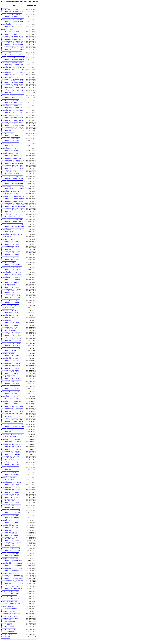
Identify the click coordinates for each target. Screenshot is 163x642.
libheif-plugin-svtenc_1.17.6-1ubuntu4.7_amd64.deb (12, 122)
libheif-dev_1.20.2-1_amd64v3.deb (9, 438)
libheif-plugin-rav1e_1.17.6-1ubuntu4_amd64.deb (12, 585)
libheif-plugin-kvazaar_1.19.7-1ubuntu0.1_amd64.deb (13, 433)
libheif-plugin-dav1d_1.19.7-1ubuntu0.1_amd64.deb (12, 419)
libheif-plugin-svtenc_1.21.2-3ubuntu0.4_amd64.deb (12, 85)
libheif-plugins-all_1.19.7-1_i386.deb (9, 537)
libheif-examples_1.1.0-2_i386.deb (9, 628)
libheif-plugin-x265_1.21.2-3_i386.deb (10, 325)
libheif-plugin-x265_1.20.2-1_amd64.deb (10, 517)
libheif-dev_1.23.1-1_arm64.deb (8, 239)
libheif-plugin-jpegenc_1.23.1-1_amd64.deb (11, 295)
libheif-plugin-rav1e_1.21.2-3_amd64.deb (10, 368)
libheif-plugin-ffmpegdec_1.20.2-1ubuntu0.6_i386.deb (13, 160)
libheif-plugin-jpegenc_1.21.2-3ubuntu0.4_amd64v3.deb (13, 70)
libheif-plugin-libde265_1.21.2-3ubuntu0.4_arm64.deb (13, 32)
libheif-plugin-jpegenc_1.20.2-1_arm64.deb (11, 489)
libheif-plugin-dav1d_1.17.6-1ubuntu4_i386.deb (12, 560)
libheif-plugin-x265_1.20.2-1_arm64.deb (10, 495)
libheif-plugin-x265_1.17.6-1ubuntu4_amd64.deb (12, 588)
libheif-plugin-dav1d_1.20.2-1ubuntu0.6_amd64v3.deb (13, 198)
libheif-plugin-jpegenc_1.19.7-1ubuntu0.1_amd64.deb (13, 431)
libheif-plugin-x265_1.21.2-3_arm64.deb (10, 395)
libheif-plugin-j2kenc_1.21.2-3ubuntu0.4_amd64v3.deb (13, 67)
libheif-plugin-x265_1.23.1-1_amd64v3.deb (11, 280)
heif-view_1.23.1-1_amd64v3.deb (9, 261)
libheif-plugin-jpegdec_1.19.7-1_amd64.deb (11, 547)
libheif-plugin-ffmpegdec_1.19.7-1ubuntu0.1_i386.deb (13, 404)
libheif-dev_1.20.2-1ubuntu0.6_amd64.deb (10, 216)
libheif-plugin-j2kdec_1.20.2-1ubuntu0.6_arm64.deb (12, 183)
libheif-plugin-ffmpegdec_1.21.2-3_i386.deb (11, 312)
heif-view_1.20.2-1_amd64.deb (8, 499)
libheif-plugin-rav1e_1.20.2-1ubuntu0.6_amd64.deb (12, 221)
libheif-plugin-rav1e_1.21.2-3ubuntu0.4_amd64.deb (12, 84)
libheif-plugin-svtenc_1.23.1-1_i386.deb (10, 148)
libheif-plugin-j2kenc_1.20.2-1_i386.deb (10, 466)
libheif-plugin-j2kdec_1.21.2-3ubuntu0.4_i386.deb (12, 19)
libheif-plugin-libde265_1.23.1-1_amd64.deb (11, 299)
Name (14, 5)
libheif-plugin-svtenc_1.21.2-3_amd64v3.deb (11, 347)
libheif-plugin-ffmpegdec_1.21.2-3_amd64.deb (11, 357)
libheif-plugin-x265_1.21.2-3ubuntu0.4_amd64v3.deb (13, 57)
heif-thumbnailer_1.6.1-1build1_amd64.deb (11, 613)
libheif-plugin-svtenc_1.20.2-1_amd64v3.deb (11, 452)
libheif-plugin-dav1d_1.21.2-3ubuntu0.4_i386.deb (12, 14)
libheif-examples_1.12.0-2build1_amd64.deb (11, 598)
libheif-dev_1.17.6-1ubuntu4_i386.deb (10, 558)
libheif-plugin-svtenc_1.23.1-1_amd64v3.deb (11, 279)
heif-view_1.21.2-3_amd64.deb (8, 352)
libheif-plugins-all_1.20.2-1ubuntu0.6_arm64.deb (12, 191)
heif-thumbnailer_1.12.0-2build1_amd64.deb (11, 604)
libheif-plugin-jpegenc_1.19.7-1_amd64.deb (11, 548)
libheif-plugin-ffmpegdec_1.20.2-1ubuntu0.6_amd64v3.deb (14, 203)
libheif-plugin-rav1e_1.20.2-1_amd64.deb (10, 514)
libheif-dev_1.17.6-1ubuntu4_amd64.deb (10, 573)
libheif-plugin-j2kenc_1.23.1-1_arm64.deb (10, 246)
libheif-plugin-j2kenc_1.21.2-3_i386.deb (10, 315)
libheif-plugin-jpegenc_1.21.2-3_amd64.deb (11, 363)
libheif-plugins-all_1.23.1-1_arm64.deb (10, 259)
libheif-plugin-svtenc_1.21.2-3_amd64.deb (10, 370)
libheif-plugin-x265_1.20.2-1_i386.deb (10, 474)
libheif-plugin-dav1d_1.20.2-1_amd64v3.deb (11, 439)
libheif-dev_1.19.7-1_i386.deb (8, 520)
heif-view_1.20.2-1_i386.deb (8, 457)
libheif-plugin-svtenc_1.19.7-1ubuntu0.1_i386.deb (12, 403)
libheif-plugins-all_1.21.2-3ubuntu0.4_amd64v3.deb (12, 74)
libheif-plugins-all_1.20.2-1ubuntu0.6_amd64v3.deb (12, 213)
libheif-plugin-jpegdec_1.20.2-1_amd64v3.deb (11, 446)
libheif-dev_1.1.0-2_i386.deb (8, 626)
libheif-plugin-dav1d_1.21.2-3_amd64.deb (10, 355)
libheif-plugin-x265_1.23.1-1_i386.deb (10, 150)
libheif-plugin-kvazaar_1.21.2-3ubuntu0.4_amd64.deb (13, 95)
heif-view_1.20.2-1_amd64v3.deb (9, 436)
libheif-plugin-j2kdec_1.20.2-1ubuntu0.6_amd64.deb (13, 226)
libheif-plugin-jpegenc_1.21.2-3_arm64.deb (11, 386)
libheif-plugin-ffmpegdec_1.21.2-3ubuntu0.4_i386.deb (13, 18)
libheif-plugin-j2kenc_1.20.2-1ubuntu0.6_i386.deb (12, 163)
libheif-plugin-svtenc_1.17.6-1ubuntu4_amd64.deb (12, 586)
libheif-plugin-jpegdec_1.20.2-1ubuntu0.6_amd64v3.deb (13, 208)
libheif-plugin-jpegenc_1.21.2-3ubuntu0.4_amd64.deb (13, 94)
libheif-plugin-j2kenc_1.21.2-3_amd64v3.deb (11, 337)
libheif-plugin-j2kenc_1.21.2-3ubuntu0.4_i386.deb (12, 21)
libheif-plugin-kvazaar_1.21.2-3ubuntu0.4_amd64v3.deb (13, 72)
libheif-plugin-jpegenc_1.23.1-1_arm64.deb (11, 249)
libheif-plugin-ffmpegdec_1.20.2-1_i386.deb (11, 462)
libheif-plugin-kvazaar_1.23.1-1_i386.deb (10, 145)
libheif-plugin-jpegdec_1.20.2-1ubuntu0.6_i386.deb (12, 165)
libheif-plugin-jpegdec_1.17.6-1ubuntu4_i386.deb (12, 566)
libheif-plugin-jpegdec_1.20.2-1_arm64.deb (11, 487)
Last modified (30, 5)
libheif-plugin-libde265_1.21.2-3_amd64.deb (11, 366)
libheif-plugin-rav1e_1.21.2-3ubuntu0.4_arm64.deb (12, 37)
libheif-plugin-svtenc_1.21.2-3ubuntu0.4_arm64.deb (12, 39)
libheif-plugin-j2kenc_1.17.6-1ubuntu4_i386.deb (12, 565)
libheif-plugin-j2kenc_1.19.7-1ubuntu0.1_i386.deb (12, 408)
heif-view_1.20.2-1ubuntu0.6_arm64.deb (10, 193)
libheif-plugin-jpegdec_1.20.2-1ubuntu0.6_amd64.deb (13, 229)
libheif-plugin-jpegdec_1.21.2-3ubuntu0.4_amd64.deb (13, 92)
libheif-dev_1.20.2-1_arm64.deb (8, 479)
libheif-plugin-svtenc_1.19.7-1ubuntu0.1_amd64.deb (12, 423)
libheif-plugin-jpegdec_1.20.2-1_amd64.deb (11, 509)
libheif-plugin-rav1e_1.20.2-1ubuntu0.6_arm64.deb (12, 178)
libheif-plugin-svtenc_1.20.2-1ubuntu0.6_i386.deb (12, 158)
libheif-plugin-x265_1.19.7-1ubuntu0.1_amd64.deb (12, 418)
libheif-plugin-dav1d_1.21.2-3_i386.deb (10, 310)
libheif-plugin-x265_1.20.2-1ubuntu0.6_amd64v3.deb (13, 196)
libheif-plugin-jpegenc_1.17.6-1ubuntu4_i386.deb (12, 568)
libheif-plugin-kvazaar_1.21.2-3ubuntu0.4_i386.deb (12, 26)
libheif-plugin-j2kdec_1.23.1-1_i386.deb (10, 138)
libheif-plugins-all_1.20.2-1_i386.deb (9, 476)
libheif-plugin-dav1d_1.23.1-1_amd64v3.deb (11, 264)
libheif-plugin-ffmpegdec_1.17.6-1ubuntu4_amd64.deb (13, 576)
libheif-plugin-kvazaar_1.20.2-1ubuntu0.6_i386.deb (12, 168)
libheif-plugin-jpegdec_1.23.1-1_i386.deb (10, 142)
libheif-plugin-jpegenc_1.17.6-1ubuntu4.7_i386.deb (12, 113)
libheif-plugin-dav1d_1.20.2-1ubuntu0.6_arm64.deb (12, 176)
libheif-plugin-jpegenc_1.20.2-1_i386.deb (10, 469)
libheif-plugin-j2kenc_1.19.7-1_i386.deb (10, 527)
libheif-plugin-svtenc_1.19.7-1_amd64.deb (10, 553)
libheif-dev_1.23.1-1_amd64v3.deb (9, 262)
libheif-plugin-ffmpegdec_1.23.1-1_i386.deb (11, 137)
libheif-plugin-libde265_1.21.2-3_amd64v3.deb (11, 343)
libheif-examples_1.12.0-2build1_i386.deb (10, 593)
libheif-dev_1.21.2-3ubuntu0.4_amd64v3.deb (11, 54)
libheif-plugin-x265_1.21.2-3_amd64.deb (10, 371)
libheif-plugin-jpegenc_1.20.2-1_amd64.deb (11, 510)
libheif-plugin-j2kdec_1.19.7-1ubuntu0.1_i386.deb (12, 406)
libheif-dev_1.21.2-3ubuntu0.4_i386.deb (10, 9)
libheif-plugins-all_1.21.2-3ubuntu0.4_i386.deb (11, 27)
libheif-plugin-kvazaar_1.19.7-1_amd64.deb (11, 550)
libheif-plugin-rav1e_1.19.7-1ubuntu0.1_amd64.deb (12, 421)
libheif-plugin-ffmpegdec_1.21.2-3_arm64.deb (11, 380)
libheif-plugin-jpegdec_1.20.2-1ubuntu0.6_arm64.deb (13, 186)
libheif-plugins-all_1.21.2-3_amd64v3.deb (10, 350)
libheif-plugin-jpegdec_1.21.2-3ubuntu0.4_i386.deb (12, 23)
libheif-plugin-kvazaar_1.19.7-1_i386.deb (10, 532)
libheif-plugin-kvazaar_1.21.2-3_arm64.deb (11, 388)
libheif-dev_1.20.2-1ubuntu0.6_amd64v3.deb (11, 194)
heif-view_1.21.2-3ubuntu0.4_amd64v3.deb (11, 75)
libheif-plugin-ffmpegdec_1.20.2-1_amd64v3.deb (12, 441)
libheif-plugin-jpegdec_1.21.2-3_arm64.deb (11, 385)
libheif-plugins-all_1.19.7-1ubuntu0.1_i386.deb (11, 414)
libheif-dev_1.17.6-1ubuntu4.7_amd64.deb (10, 115)
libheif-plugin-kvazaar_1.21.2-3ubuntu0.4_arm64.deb (13, 49)
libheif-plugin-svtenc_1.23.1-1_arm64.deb (10, 256)
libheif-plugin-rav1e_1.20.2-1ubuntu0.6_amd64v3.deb (13, 199)
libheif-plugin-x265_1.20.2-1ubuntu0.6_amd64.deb (12, 218)
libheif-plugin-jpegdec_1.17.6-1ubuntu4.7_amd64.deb (13, 128)
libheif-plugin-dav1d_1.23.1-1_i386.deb (10, 135)
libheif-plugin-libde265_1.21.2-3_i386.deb (10, 322)
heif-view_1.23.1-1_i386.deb (8, 132)
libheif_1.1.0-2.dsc (6, 638)
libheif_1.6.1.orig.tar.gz (7, 623)
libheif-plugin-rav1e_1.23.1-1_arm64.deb (10, 254)
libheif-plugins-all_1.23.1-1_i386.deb (9, 151)
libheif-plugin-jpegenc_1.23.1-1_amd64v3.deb (11, 272)
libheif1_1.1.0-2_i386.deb (7, 624)
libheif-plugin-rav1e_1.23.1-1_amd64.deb (10, 300)
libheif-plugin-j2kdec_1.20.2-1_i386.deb (10, 464)
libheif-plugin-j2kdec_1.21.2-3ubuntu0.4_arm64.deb (12, 42)
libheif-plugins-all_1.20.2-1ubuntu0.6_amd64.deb (12, 234)
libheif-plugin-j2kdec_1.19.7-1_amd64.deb (10, 543)
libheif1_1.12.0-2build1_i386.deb (9, 596)
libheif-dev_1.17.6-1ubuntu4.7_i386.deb (10, 100)
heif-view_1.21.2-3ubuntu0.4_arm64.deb (10, 52)
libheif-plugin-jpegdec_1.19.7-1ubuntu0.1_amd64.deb (13, 429)
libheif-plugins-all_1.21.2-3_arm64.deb (10, 396)
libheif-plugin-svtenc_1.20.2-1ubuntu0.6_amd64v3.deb (13, 201)
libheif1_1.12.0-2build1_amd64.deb (9, 601)
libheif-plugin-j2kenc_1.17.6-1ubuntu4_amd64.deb (12, 580)
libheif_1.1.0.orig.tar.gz (7, 636)
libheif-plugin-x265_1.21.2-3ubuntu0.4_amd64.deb (12, 80)
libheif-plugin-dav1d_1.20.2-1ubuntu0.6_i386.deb (12, 156)
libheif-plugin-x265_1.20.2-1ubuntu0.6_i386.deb (12, 155)
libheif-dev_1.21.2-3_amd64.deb (8, 353)
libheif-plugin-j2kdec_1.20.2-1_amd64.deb (10, 505)
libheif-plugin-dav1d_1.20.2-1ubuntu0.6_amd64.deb (12, 219)
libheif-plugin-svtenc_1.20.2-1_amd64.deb (10, 515)
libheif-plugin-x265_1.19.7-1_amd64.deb (10, 555)
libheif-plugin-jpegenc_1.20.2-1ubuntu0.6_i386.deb (12, 166)
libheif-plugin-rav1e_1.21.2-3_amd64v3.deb (11, 345)
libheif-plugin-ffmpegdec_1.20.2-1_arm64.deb (11, 482)
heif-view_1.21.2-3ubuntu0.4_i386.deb (10, 29)
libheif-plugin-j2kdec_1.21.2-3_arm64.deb (10, 381)
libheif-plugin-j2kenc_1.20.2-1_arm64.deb (10, 485)
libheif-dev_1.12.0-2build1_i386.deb (9, 595)
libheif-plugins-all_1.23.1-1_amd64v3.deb (10, 282)
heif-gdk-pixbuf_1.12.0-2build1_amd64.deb (11, 603)
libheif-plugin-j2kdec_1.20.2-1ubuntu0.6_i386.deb (12, 161)
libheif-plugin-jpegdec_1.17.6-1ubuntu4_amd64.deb (12, 581)
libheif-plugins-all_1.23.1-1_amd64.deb (10, 305)
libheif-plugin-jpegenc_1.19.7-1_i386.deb (10, 530)
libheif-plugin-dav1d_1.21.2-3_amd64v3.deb (11, 332)
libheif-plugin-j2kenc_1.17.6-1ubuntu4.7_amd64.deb (13, 127)
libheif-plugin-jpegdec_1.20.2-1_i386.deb (10, 467)
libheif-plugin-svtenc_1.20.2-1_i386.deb (10, 472)
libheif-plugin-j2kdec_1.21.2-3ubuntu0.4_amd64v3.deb (13, 66)
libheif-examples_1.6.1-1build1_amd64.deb (11, 616)
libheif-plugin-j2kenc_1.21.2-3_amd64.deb (10, 360)
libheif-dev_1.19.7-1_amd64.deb (8, 538)
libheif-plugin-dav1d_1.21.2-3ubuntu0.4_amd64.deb (12, 82)
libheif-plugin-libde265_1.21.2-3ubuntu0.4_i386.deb (12, 11)
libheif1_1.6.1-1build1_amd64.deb (9, 614)
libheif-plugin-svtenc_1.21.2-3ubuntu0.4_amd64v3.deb (13, 62)
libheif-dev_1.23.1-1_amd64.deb (8, 285)
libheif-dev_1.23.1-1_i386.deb (8, 133)
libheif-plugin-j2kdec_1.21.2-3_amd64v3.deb (11, 335)
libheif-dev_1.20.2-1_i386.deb (8, 459)
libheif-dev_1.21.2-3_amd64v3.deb (9, 330)
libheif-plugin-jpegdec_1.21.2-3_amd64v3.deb (11, 338)
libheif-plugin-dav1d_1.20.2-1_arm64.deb (10, 481)
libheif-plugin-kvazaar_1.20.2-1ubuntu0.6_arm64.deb (13, 190)
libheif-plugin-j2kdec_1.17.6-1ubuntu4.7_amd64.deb (13, 125)
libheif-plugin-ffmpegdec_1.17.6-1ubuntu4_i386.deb (12, 562)
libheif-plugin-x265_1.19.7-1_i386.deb (10, 535)
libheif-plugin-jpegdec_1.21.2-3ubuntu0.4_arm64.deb (13, 46)
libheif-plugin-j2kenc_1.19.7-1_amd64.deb (10, 545)
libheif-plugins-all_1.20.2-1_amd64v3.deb (10, 456)
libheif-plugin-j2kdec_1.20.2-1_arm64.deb (10, 484)
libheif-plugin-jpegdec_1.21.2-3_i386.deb (10, 317)
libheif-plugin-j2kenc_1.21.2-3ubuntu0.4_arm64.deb (12, 44)
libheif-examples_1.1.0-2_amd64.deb (9, 633)
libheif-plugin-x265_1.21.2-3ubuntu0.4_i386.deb (12, 13)
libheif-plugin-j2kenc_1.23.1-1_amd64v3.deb (11, 269)
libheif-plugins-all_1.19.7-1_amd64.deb (10, 557)
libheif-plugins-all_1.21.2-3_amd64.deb (10, 373)
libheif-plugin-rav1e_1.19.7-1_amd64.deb (10, 552)
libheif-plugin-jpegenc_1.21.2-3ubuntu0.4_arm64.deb (13, 47)
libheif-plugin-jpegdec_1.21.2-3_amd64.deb (11, 361)
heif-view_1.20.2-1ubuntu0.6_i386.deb (10, 171)
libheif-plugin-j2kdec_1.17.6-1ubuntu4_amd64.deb (12, 578)
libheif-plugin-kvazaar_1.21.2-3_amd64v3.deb (11, 342)
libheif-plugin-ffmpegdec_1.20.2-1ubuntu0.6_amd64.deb (13, 224)
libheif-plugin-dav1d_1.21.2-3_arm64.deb (10, 378)
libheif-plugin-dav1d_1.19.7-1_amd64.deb (10, 540)
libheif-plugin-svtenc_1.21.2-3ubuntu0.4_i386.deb (12, 16)
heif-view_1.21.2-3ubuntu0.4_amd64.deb (10, 99)
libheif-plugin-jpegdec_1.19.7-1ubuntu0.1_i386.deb (12, 409)
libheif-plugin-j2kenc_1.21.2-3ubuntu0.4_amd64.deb (13, 90)
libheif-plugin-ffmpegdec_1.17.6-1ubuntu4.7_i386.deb (13, 107)
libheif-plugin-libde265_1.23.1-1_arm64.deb (11, 252)
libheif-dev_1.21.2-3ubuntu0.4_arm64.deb (10, 31)
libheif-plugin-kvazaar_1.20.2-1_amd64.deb (11, 512)
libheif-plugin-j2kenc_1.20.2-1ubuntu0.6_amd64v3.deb (13, 206)
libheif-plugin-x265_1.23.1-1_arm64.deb (10, 257)
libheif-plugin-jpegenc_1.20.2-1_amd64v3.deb (11, 447)
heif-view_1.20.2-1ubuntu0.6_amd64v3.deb (11, 214)
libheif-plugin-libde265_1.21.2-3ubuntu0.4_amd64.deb (13, 79)
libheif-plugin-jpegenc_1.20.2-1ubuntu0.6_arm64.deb (13, 188)
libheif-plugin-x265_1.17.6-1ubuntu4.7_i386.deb (12, 102)
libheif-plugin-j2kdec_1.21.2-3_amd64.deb (10, 358)
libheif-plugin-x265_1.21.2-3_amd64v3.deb (11, 348)
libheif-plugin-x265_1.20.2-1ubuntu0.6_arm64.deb (12, 175)
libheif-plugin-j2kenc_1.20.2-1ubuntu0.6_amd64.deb (13, 228)
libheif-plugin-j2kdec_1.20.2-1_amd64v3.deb (11, 442)
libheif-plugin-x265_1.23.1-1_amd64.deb (10, 304)
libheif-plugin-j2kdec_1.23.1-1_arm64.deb (10, 244)
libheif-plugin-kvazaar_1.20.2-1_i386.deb (10, 471)
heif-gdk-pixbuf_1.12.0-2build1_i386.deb (10, 590)
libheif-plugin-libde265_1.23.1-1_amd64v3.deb (11, 275)
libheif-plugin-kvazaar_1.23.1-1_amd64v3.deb (11, 274)
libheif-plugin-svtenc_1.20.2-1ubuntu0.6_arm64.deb (12, 180)
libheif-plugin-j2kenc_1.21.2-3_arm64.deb (10, 383)
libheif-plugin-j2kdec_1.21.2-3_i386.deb (10, 314)
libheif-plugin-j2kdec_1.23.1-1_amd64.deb (10, 290)
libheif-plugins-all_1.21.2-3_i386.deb (9, 327)
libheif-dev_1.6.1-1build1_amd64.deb (9, 611)
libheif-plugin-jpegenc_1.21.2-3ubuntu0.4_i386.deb (12, 24)
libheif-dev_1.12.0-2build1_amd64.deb (10, 600)
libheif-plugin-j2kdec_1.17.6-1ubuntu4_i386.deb (12, 563)
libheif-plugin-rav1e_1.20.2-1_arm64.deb (10, 492)
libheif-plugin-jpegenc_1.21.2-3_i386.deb (10, 318)
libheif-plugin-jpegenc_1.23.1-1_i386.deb (10, 143)
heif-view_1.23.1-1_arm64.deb (8, 237)
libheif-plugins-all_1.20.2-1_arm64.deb (10, 497)
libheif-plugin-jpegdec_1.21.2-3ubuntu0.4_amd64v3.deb (13, 69)
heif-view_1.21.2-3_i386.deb (8, 307)
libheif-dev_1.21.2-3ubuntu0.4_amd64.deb (10, 77)
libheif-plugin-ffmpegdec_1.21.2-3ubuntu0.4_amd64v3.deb (14, 64)
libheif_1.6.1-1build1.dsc (7, 619)
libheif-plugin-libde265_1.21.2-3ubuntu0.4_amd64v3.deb (13, 56)
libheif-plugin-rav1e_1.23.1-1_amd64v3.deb (11, 277)
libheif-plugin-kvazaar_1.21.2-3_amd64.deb (11, 365)
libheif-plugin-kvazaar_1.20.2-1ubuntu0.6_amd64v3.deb (13, 211)
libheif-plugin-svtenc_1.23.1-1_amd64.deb (10, 302)
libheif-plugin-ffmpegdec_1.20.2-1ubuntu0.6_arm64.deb (13, 181)
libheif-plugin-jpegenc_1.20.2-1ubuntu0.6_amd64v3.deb (13, 209)
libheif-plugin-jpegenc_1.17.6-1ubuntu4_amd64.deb (12, 583)
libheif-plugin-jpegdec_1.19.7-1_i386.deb (10, 528)
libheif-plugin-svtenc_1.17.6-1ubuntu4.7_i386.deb (12, 105)
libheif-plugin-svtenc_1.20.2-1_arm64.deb (10, 494)
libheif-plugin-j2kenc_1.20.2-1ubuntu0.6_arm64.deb (12, 185)
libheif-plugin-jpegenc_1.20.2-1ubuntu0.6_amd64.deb (13, 231)
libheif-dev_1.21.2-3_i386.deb (8, 309)
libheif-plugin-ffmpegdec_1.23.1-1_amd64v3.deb (12, 266)
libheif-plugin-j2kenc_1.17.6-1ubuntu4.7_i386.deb (12, 110)
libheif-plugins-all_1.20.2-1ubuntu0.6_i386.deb (11, 170)
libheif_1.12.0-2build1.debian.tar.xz (9, 608)
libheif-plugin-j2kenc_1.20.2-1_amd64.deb (10, 507)
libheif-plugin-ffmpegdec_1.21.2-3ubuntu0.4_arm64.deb (13, 41)
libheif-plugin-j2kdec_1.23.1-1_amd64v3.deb (11, 267)
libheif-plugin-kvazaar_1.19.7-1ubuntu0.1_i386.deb (12, 413)
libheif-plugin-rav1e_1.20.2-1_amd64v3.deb (11, 451)
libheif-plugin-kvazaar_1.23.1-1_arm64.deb (11, 251)
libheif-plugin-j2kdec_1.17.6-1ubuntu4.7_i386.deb (12, 109)
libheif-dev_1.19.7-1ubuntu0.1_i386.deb (10, 398)
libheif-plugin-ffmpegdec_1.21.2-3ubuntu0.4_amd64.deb (13, 87)
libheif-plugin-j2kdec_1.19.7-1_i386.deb (10, 525)
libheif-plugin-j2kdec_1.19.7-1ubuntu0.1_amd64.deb (13, 426)
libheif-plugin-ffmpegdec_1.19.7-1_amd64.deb (11, 542)
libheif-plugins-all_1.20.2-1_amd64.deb (10, 519)
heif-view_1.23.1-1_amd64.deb (8, 284)
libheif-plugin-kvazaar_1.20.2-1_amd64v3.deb (11, 449)
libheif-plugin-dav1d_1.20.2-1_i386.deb (10, 461)
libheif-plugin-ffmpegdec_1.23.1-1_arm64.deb (11, 242)
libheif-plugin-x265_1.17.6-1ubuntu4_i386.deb (11, 571)
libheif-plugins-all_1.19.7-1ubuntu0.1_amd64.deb (12, 434)
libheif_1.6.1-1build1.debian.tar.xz (9, 621)
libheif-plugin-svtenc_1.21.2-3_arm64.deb (10, 393)
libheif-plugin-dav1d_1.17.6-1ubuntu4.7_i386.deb (12, 104)
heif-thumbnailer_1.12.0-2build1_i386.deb (10, 591)
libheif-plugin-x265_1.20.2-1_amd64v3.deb (11, 454)
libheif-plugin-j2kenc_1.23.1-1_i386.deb (10, 140)
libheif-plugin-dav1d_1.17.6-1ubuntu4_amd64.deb (12, 575)
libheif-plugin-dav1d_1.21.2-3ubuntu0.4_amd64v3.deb (13, 59)
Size (35, 5)
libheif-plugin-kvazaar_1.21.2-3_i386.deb (10, 320)
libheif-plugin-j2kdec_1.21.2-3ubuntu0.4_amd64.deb (13, 89)
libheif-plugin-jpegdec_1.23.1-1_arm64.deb (11, 247)
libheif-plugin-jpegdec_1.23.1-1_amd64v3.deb (11, 271)
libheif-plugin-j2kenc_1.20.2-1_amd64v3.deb (11, 444)
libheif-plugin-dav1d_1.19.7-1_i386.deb (10, 522)
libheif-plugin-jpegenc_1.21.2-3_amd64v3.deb (11, 340)
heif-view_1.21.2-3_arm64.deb (8, 375)
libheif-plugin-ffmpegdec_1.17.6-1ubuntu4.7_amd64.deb (13, 123)
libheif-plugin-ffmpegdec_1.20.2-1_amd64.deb (11, 504)
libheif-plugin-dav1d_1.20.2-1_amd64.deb (10, 502)
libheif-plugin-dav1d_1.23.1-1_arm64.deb (10, 241)
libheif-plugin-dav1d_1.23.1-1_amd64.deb (10, 287)
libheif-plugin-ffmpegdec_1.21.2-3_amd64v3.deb (12, 333)
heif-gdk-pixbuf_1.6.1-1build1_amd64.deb (10, 618)
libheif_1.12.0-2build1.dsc (7, 606)
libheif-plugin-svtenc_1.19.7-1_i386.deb (10, 533)
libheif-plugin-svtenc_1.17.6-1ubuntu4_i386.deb (12, 570)
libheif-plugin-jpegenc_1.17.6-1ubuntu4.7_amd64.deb (13, 130)
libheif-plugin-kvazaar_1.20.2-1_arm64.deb (11, 490)
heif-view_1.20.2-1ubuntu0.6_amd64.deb (10, 236)
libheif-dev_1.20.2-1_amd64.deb (8, 500)
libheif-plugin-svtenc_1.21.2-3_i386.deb (10, 323)
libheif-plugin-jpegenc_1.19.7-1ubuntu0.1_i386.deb (12, 411)
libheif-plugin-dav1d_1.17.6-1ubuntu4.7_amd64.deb (12, 118)
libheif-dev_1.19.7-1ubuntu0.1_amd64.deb (10, 416)
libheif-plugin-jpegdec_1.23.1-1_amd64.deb (11, 294)
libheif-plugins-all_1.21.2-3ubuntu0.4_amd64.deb (12, 97)
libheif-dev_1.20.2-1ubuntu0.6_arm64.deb (10, 173)
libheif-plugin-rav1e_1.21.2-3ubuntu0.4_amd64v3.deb (13, 61)
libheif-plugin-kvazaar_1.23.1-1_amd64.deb (11, 297)
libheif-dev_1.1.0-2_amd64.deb (8, 629)
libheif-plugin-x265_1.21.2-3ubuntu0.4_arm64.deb (12, 34)
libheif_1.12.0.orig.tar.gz (7, 609)
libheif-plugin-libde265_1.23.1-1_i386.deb (10, 147)
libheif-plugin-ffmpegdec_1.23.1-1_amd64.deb (11, 289)
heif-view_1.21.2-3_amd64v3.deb (9, 328)
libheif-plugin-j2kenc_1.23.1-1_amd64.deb (10, 292)
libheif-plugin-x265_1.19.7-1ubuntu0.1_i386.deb (12, 399)
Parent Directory (5, 8)
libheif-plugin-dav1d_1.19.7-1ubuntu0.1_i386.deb (12, 401)
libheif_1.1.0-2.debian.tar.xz (7, 634)
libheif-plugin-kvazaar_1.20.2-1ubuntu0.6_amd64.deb (13, 233)
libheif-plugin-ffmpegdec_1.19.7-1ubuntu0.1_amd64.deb (13, 424)
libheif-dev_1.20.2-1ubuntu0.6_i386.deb (10, 153)
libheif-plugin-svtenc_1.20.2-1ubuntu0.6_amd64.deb (12, 223)
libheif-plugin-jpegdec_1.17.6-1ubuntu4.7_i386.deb (12, 112)
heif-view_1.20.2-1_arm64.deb (8, 477)
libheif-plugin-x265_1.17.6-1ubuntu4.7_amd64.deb (12, 117)
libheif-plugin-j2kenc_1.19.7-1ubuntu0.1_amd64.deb (13, 428)
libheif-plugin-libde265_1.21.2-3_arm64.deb (11, 390)
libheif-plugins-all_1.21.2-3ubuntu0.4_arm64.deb (12, 51)
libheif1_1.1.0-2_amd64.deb (8, 631)
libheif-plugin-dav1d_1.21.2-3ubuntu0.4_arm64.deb (12, 36)
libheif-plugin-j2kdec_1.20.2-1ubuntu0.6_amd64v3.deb (13, 204)
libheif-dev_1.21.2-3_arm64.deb (8, 376)
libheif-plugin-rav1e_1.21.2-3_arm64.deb (10, 391)
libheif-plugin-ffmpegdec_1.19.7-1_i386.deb (11, 523)
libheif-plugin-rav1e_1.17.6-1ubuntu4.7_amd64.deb (12, 120)
